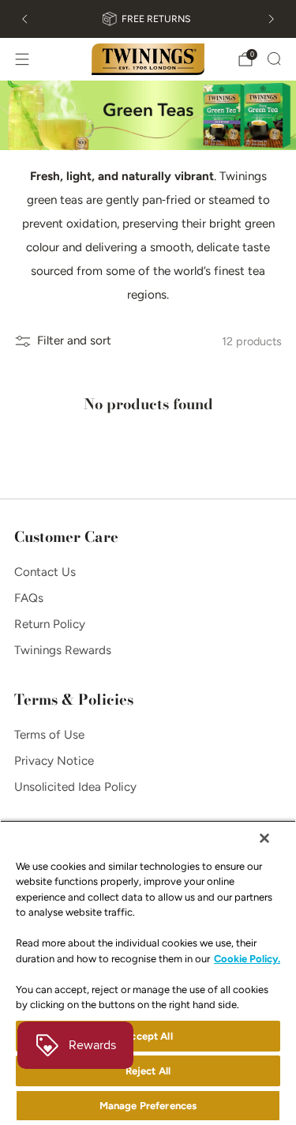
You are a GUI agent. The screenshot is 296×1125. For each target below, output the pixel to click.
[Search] (274, 58)
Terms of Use (49, 735)
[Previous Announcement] (24, 18)
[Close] (264, 838)
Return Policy (49, 624)
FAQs (28, 598)
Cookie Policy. (247, 959)
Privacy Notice (54, 761)
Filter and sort (74, 340)
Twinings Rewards (62, 650)
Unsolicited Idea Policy (75, 787)
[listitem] (147, 19)
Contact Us (45, 572)
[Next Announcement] (271, 18)
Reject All (148, 1071)
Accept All (147, 1036)
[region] (148, 972)
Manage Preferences (148, 1106)
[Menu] (22, 59)
